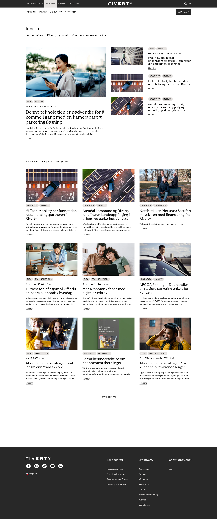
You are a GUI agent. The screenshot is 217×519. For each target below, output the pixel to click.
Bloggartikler (62, 162)
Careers (142, 490)
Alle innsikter (32, 162)
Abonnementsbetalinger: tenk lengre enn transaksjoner (50, 365)
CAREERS (62, 4)
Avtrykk (142, 500)
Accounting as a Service (118, 479)
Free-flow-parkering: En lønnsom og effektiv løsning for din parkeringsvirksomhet (169, 60)
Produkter (31, 12)
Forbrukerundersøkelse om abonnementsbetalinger (104, 361)
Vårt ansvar (144, 479)
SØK (189, 4)
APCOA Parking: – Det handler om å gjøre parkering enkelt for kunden (164, 288)
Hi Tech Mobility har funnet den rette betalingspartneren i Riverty (169, 83)
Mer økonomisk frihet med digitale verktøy (104, 291)
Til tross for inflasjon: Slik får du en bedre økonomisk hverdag (51, 291)
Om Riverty (56, 12)
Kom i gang (183, 12)
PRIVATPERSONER (35, 4)
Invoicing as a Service (116, 484)
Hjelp (170, 469)
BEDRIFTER (50, 4)
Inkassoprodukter (115, 469)
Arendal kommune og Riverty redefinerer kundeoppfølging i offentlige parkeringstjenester (167, 107)
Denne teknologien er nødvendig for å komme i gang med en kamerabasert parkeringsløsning (65, 117)
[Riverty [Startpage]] (119, 3)
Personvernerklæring (148, 495)
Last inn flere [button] (108, 397)
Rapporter (47, 162)
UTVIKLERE (74, 4)
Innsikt (43, 12)
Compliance (144, 505)
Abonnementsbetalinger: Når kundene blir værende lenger (163, 365)
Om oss (142, 474)
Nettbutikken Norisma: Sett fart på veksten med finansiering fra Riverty (165, 214)
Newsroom (70, 12)
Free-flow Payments (116, 474)
